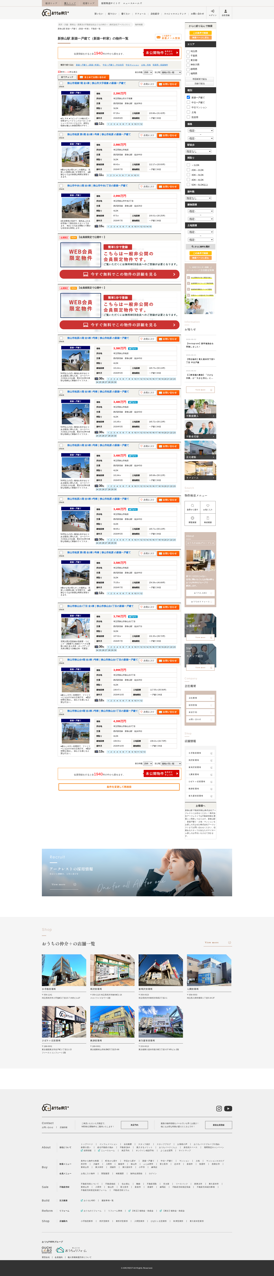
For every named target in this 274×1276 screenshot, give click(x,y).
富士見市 (164, 1164)
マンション (184, 1161)
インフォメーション (108, 1144)
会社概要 (193, 697)
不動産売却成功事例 (206, 1187)
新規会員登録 (218, 1125)
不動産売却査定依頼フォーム (94, 1190)
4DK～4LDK (198, 180)
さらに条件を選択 (202, 247)
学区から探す (130, 1161)
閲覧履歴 (105, 1173)
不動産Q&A (125, 1147)
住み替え (126, 1184)
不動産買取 (152, 1184)
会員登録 (226, 15)
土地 (194, 112)
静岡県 (194, 69)
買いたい (98, 13)
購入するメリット (145, 1147)
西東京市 (216, 1164)
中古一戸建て (198, 102)
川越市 (96, 1164)
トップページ (87, 1144)
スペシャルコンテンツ (175, 13)
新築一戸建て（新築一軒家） (88, 65)
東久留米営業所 (196, 795)
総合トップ (51, 3)
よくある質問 (166, 1150)
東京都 (194, 60)
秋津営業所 (194, 788)
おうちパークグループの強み (207, 1144)
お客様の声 (182, 1144)
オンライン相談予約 (145, 1150)
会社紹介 (154, 13)
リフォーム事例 (115, 1211)
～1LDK (195, 165)
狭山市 (134, 1164)
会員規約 (59, 1257)
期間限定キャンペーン (214, 1147)
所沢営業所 (194, 760)
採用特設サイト (109, 3)
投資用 (195, 117)
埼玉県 (194, 51)
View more (201, 389)
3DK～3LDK (198, 175)
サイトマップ (185, 1150)
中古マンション (132, 65)
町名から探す (111, 1161)
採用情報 (193, 705)
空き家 (166, 1184)
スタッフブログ (164, 1144)
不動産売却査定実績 (181, 1187)
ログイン (213, 15)
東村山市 (85, 1167)
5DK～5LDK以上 (200, 185)
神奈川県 (195, 64)
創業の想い (86, 1147)
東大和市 (99, 1167)
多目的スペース (191, 1147)
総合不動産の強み (105, 1147)
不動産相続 (110, 1184)
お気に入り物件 (88, 1173)
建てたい (125, 13)
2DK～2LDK (198, 170)
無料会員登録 (136, 1173)
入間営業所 (194, 774)
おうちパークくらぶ (168, 1147)
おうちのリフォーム (200, 601)
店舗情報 (63, 1127)
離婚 (138, 1184)
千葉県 (194, 55)
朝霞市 (202, 1164)
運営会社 (46, 1257)
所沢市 (84, 1164)
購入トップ (70, 3)
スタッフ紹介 (144, 1144)
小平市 (142, 1167)
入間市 (109, 1164)
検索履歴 (120, 1173)
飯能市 (121, 1164)
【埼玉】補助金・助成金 (142, 1211)
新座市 (190, 1164)
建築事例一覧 (108, 1200)
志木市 (177, 1164)
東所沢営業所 (195, 767)
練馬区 (154, 1167)
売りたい (112, 13)
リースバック (182, 1184)
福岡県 (194, 73)
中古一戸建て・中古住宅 (113, 65)
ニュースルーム (131, 3)
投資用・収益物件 (160, 65)
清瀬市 (113, 1167)
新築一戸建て (198, 97)
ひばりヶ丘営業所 (197, 781)
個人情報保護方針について (80, 1257)
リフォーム (140, 13)
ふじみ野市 (148, 1164)
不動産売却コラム (121, 1190)
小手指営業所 (195, 752)
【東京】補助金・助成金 (174, 1211)
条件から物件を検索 (90, 1161)
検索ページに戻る (200, 37)
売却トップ (89, 3)
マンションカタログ (215, 1161)
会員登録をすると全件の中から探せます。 (99, 53)
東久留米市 (127, 1167)
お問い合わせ (197, 13)
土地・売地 (146, 65)
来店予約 (193, 712)
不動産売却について (90, 1184)
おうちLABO (200, 592)
